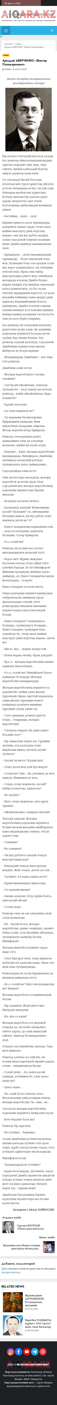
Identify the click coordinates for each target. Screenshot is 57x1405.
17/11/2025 (32, 1309)
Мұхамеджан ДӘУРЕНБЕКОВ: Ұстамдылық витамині (13, 1302)
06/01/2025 (21, 69)
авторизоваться (10, 1272)
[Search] (52, 30)
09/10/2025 (33, 1330)
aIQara (8, 69)
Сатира (6, 55)
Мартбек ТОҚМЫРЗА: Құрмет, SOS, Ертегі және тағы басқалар (13, 1325)
